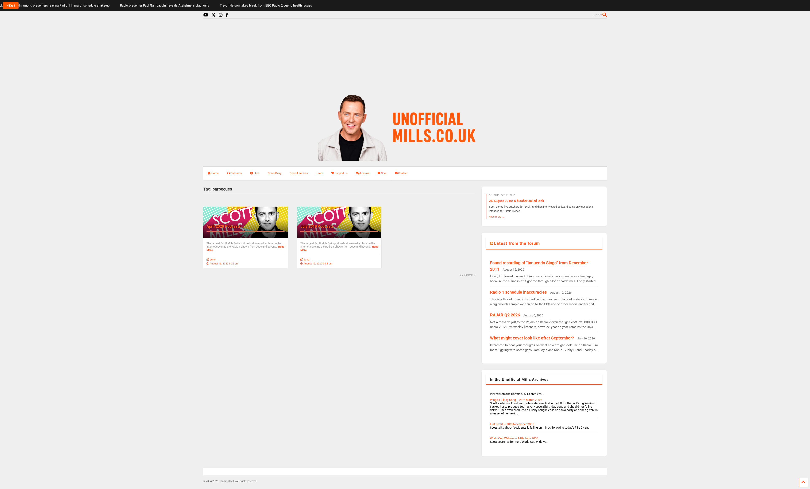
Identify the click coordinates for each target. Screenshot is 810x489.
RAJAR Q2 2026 (505, 314)
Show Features (299, 173)
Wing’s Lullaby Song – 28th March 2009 (516, 400)
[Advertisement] (405, 54)
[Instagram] (221, 15)
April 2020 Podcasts (224, 226)
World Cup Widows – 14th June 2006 (514, 438)
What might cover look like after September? (532, 338)
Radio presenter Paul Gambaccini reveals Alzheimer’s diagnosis (133, 5)
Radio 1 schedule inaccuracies (518, 292)
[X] (213, 15)
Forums (364, 173)
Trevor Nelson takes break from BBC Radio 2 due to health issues (235, 5)
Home (215, 173)
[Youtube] (205, 15)
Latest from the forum (517, 243)
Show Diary (274, 173)
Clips (256, 173)
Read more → (496, 216)
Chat (383, 173)
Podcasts (236, 173)
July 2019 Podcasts (316, 226)
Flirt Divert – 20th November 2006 (512, 424)
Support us (341, 173)
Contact (403, 173)
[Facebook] (227, 15)
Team (319, 173)
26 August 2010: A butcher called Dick (516, 201)
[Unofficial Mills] (405, 159)
